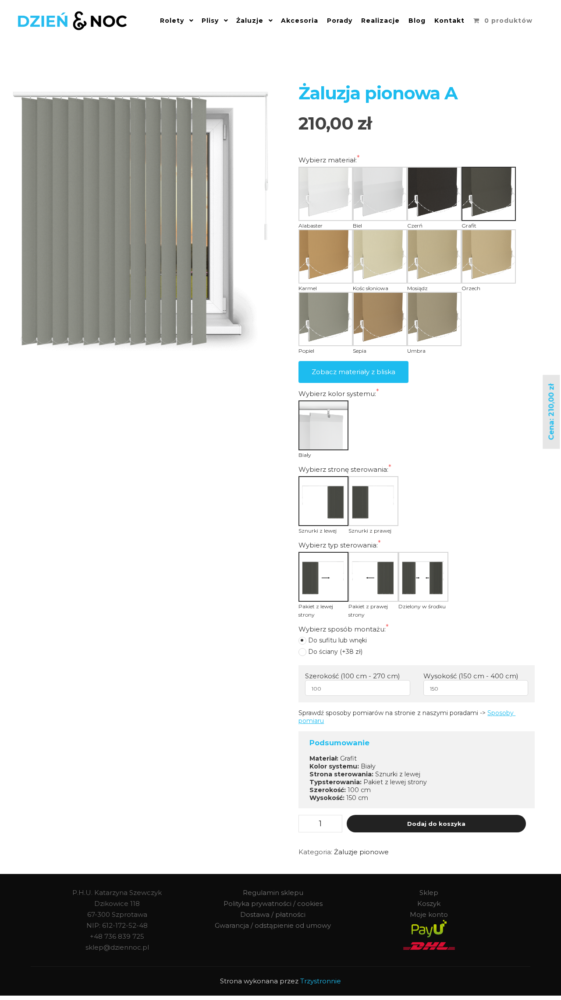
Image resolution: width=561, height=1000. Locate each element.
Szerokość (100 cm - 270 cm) (352, 676)
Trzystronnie (320, 981)
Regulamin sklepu (273, 892)
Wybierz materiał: (327, 160)
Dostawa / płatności (272, 914)
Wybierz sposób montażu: (342, 629)
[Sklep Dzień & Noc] (72, 21)
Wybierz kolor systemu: (337, 393)
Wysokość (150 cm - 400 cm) (470, 676)
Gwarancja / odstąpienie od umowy (273, 925)
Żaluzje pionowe (361, 852)
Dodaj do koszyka (436, 823)
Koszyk (428, 903)
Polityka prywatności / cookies (273, 903)
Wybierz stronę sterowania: (343, 469)
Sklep (428, 892)
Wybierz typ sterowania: (338, 545)
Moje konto (429, 914)
